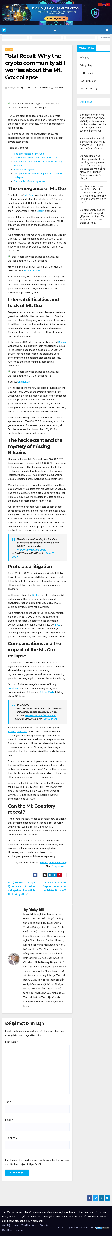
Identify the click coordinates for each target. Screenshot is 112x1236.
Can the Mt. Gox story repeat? (31, 181)
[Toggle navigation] (107, 29)
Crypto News (59, 866)
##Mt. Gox (30, 87)
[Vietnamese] (108, 4)
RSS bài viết (86, 73)
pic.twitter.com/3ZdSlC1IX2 (40, 715)
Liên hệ (19, 1230)
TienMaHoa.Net (86, 1227)
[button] (55, 29)
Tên (8, 1101)
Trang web (11, 1137)
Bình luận (11, 1041)
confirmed (13, 688)
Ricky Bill (36, 909)
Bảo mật (44, 1225)
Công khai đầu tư (28, 1225)
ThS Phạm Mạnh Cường (53, 862)
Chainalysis (24, 381)
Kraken (36, 595)
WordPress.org (88, 88)
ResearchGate (32, 270)
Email (9, 1119)
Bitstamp (22, 731)
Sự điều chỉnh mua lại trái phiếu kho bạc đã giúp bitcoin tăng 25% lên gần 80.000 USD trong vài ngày (92, 216)
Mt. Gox (28, 195)
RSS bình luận (88, 80)
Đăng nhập (86, 65)
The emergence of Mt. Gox (29, 153)
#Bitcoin (58, 87)
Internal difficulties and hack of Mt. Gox (36, 157)
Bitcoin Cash (47, 692)
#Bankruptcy (45, 87)
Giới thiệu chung (10, 1225)
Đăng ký (84, 57)
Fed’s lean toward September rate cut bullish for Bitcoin (55, 886)
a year (57, 624)
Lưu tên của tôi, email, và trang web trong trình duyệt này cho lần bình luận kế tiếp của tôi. (37, 1162)
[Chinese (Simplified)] (100, 4)
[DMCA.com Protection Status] (102, 1227)
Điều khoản (7, 1230)
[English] (104, 4)
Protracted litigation (24, 169)
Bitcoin (9, 49)
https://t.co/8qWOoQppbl (31, 549)
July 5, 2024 (50, 718)
